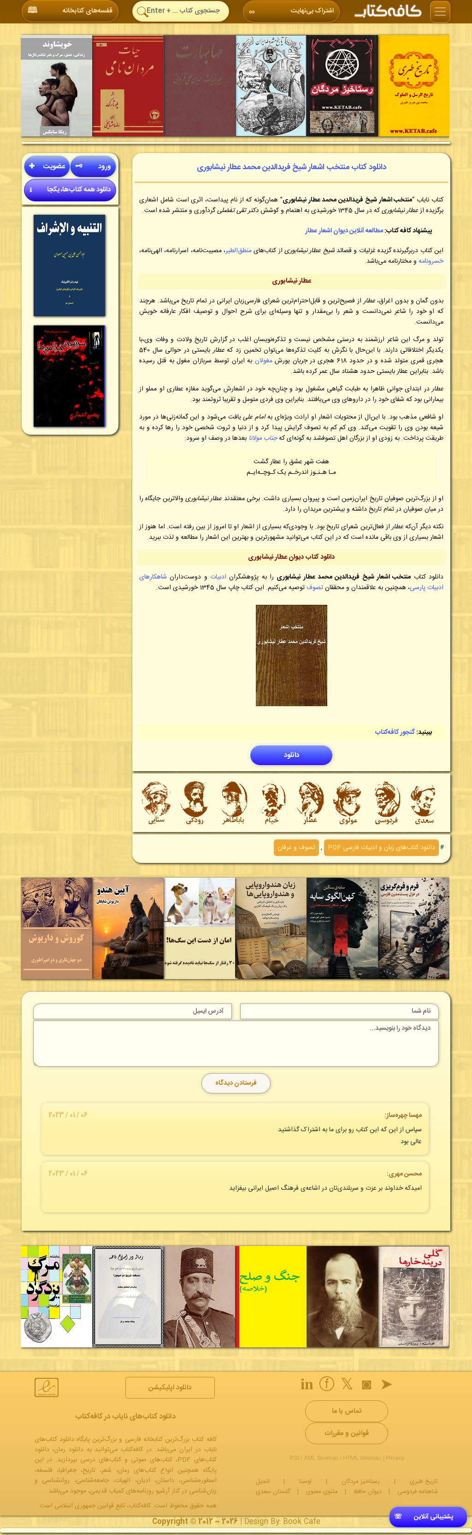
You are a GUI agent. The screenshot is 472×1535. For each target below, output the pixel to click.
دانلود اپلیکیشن (169, 1387)
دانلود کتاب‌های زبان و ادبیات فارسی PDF (381, 847)
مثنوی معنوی (322, 1492)
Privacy (395, 1458)
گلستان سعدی (273, 1492)
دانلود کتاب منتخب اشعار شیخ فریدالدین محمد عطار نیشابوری (291, 167)
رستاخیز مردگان (361, 1481)
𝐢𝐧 (307, 1386)
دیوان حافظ (368, 1492)
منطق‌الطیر (238, 250)
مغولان (263, 360)
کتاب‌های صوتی (151, 1459)
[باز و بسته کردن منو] (440, 12)
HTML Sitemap (362, 1458)
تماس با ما (346, 1411)
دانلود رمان (68, 1449)
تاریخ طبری (424, 1481)
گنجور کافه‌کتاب (395, 732)
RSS (294, 1458)
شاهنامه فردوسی (417, 1492)
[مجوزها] (47, 1387)
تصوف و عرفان (296, 847)
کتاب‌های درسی (100, 1459)
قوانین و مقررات (346, 1433)
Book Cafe (301, 1522)
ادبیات (218, 577)
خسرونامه (431, 261)
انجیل (263, 1481)
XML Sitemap (321, 1458)
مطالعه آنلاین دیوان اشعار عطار (344, 230)
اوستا (305, 1481)
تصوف (315, 587)
